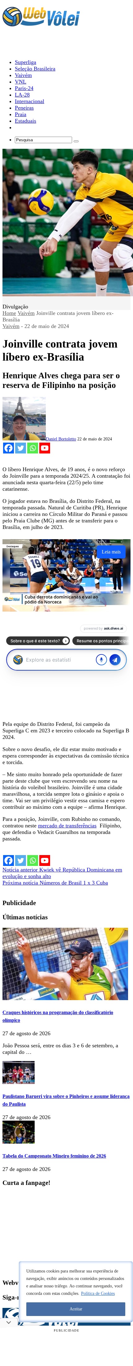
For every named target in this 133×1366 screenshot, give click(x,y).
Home (9, 313)
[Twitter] (20, 448)
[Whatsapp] (32, 448)
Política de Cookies (98, 1293)
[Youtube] (44, 448)
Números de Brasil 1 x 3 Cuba (55, 883)
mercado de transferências (67, 825)
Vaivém (26, 313)
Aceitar (76, 1309)
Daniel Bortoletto (61, 439)
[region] (76, 1292)
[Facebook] (8, 448)
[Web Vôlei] (41, 23)
